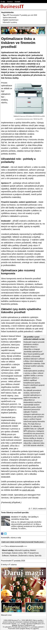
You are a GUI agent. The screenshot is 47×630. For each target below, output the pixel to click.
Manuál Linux (6, 615)
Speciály (38, 555)
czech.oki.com (28, 490)
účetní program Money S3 (24, 628)
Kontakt (17, 2)
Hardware (13, 555)
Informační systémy (10, 22)
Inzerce (10, 2)
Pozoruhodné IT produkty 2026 (13, 561)
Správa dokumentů (9, 17)
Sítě (25, 553)
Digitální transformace (10, 20)
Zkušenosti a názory (26, 555)
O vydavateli (7, 627)
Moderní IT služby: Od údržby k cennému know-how (24, 518)
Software (5, 555)
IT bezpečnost (33, 553)
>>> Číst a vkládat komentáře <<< (14, 546)
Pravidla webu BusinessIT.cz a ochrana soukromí (27, 627)
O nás (3, 2)
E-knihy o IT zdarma (9, 565)
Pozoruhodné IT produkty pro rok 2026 (20, 15)
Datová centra (17, 553)
